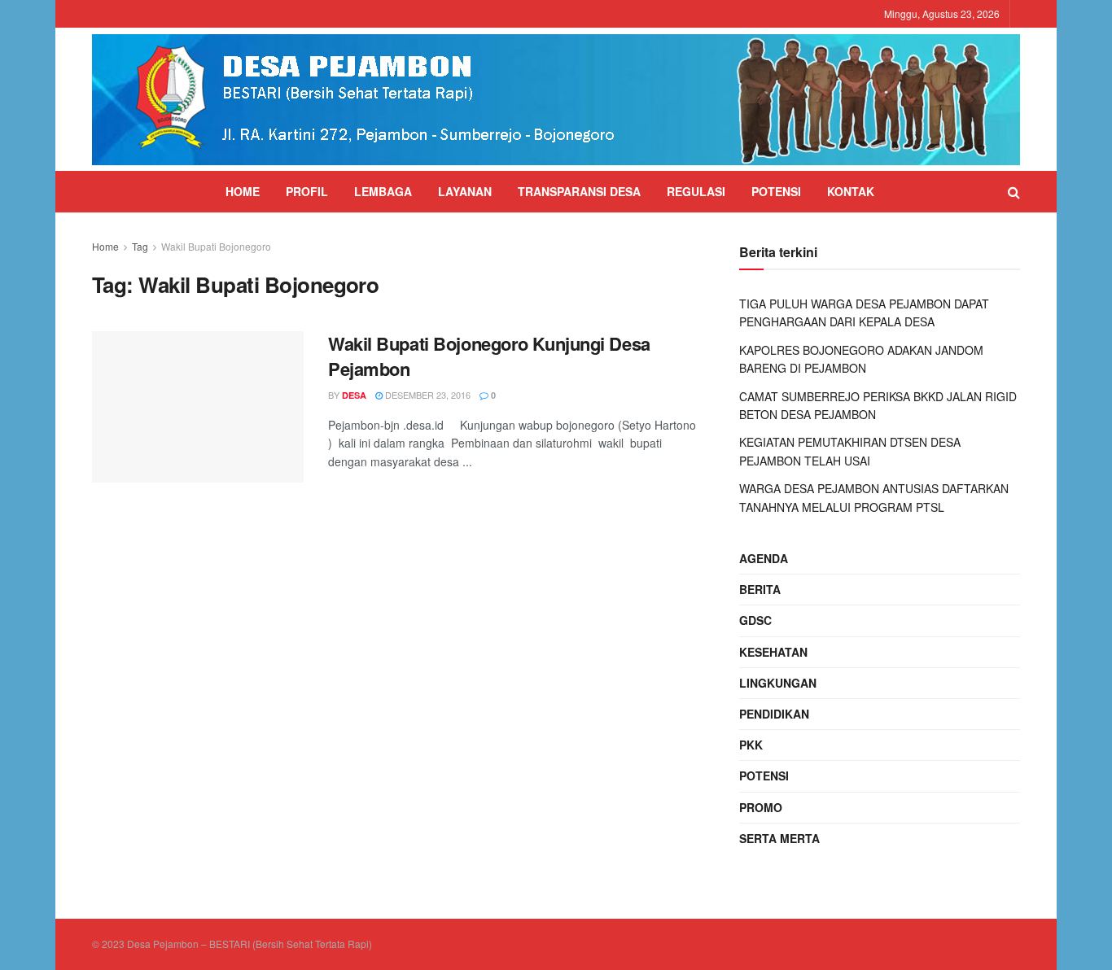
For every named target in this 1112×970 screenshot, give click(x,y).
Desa (354, 395)
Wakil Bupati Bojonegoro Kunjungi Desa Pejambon (489, 356)
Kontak (850, 191)
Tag (140, 246)
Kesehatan (773, 652)
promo (760, 807)
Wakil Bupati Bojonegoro (216, 246)
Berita (760, 589)
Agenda (763, 558)
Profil (307, 191)
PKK (751, 744)
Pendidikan (774, 714)
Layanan (465, 191)
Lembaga (383, 191)
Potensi (776, 191)
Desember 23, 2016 (427, 394)
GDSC (755, 620)
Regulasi (696, 191)
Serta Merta (779, 838)
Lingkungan (777, 683)
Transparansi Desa (579, 191)
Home (242, 191)
